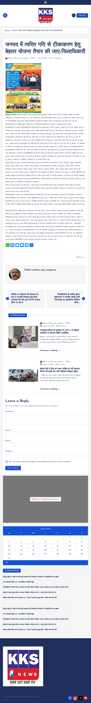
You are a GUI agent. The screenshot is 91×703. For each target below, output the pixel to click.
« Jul (6, 562)
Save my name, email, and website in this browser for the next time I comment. (40, 462)
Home (7, 31)
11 (21, 545)
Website (8, 451)
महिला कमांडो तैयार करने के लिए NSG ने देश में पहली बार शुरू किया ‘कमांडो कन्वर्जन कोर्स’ (30, 597)
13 (45, 545)
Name (8, 430)
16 (82, 545)
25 (21, 554)
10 (9, 545)
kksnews (81, 257)
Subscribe (82, 15)
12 (33, 545)
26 (33, 554)
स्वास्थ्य (33, 58)
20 (45, 550)
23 (82, 550)
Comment (9, 411)
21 (57, 550)
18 (21, 550)
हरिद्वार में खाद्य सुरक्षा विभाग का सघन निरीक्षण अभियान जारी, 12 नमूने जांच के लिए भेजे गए (29, 592)
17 (9, 550)
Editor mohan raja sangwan (18, 58)
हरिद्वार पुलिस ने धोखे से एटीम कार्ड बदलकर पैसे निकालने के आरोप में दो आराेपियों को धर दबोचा (31, 577)
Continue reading (49, 350)
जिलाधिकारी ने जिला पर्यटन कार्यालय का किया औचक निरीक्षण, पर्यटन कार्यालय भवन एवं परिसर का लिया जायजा (36, 587)
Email (8, 440)
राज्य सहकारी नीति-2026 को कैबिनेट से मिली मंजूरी (18, 582)
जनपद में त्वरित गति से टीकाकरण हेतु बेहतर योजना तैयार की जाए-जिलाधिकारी (37, 31)
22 (70, 550)
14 (57, 545)
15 (70, 545)
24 (9, 554)
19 (33, 550)
